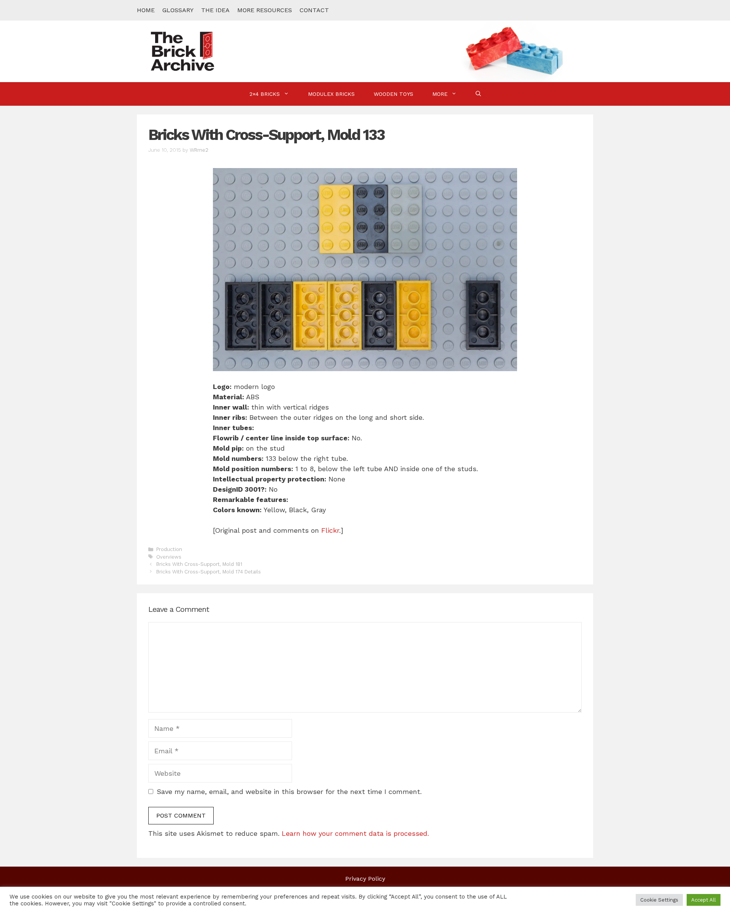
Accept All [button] (703, 900)
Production (169, 549)
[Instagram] (567, 10)
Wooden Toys (393, 94)
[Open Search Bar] (478, 94)
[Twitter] (551, 10)
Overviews (168, 557)
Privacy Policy (365, 878)
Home (146, 10)
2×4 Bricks (264, 94)
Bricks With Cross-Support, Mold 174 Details (208, 572)
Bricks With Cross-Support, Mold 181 (199, 564)
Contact (314, 10)
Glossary (178, 10)
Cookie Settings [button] (659, 900)
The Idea (215, 10)
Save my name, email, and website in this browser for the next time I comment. (289, 792)
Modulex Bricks (331, 94)
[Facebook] (535, 10)
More (440, 94)
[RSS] (583, 10)
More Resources (264, 10)
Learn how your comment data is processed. (355, 833)
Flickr (330, 530)
